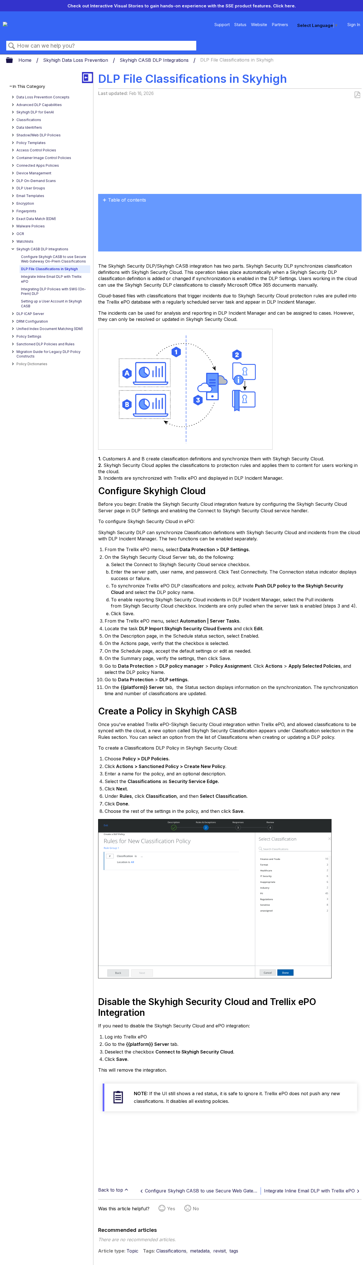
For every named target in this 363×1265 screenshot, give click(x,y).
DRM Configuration (32, 321)
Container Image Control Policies (43, 158)
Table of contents (127, 200)
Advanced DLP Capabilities (39, 105)
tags (233, 1251)
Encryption (25, 203)
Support (222, 24)
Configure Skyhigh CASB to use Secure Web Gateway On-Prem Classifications (53, 259)
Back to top (110, 1190)
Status (240, 24)
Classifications (28, 120)
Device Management (33, 173)
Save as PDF (357, 95)
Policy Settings (28, 336)
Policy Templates (31, 143)
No (196, 1208)
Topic (132, 1251)
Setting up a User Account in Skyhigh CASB (51, 303)
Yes (171, 1208)
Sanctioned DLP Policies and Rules (45, 344)
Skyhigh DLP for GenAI (35, 112)
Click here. (284, 6)
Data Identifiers (29, 127)
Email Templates (30, 196)
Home (25, 60)
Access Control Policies (36, 150)
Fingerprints (26, 211)
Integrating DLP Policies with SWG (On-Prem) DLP (53, 291)
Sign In (353, 24)
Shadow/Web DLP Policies (38, 135)
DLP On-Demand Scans (36, 181)
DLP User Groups (30, 188)
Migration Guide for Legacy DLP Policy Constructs (48, 354)
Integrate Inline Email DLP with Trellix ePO (51, 279)
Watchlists (24, 241)
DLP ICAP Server (30, 314)
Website (259, 24)
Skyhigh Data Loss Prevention (76, 60)
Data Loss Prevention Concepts (42, 97)
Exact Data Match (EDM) (36, 219)
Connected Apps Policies (37, 165)
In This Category (29, 86)
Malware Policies (30, 226)
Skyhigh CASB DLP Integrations (155, 60)
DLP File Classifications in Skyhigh (49, 269)
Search (11, 46)
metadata (200, 1251)
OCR (20, 234)
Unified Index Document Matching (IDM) (49, 329)
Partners (280, 24)
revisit (219, 1251)
